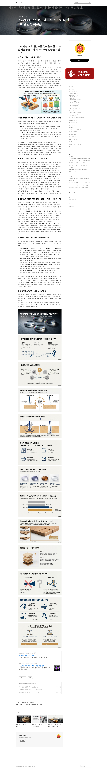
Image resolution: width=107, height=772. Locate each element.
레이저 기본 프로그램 (74, 104)
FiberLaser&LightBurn (76, 99)
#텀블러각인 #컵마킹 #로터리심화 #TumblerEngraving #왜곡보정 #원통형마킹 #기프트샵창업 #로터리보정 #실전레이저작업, (80, 174)
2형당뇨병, (71, 156)
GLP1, (75, 171)
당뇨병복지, (71, 167)
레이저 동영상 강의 (73, 89)
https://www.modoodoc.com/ (26, 653)
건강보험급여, (71, 180)
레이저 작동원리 (74, 105)
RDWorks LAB (27, 683)
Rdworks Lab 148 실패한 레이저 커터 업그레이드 (28, 692)
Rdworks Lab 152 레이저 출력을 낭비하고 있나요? (28, 687)
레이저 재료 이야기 (74, 107)
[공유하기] (23, 678)
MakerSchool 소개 (72, 199)
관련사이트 (83, 766)
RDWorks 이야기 (73, 120)
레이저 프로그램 (22, 683)
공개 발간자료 (72, 127)
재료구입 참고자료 (73, 131)
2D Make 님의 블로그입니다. (25, 737)
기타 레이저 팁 (73, 101)
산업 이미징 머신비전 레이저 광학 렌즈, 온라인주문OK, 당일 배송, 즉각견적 (35, 668)
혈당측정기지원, (79, 165)
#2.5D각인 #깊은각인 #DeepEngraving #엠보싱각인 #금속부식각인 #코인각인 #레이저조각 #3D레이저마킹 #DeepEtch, (80, 187)
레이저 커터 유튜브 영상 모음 (85, 760)
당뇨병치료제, (82, 162)
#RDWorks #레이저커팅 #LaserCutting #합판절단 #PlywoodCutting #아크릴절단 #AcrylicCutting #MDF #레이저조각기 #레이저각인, (80, 182)
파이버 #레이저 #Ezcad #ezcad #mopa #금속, (78, 169)
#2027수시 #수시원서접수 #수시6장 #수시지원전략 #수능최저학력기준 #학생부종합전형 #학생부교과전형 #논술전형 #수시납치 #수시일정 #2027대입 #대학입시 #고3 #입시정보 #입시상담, (80, 158)
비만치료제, (71, 162)
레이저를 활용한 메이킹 (75, 108)
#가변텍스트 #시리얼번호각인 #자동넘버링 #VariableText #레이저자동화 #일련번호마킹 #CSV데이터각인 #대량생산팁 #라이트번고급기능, (80, 178)
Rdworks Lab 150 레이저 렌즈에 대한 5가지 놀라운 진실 (30, 689)
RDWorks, (71, 171)
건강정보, (70, 176)
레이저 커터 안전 (74, 93)
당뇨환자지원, (84, 165)
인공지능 (71, 110)
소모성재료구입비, (72, 165)
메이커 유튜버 (72, 136)
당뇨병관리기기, (76, 162)
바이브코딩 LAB (74, 114)
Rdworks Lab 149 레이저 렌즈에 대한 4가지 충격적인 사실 (30, 691)
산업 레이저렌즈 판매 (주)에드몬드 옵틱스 (31, 666)
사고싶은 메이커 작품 (73, 139)
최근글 (70, 192)
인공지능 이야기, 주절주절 (75, 112)
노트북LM (73, 115)
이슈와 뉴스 (72, 146)
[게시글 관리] (25, 678)
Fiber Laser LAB (74, 98)
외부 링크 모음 (72, 134)
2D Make (83, 763)
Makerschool (20, 3)
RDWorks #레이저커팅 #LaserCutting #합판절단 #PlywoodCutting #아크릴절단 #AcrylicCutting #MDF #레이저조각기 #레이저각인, (80, 185)
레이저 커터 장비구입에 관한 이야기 (76, 117)
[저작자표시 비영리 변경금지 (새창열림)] (35, 677)
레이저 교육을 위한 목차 (75, 102)
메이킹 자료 (72, 125)
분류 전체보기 (73, 86)
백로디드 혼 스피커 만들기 (75, 144)
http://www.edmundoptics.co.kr (27, 663)
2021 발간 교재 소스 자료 (75, 129)
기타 (70, 141)
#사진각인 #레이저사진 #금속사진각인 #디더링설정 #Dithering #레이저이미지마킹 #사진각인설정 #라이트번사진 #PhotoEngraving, (80, 160)
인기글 (74, 192)
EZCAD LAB (73, 96)
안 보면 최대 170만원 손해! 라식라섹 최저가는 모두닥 (33, 657)
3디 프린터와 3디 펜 (73, 122)
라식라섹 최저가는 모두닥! (27, 655)
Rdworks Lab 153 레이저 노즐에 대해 (26, 686)
